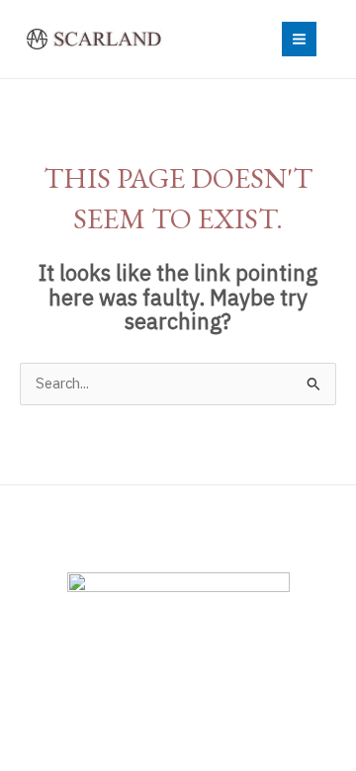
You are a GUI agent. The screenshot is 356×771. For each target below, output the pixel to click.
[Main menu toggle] (299, 39)
